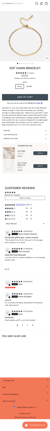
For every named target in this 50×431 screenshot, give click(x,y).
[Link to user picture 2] (8, 269)
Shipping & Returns (10, 139)
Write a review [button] (25, 198)
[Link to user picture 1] (6, 269)
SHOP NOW (10, 369)
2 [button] (22, 325)
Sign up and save (9, 401)
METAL (25, 82)
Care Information (10, 135)
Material (6, 131)
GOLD (19, 86)
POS (16, 417)
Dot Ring (21, 151)
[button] (21, 73)
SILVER (29, 86)
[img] (17, 231)
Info (4, 387)
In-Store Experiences (10, 394)
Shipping (17, 78)
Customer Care (8, 381)
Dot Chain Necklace (22, 164)
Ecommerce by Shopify (28, 417)
